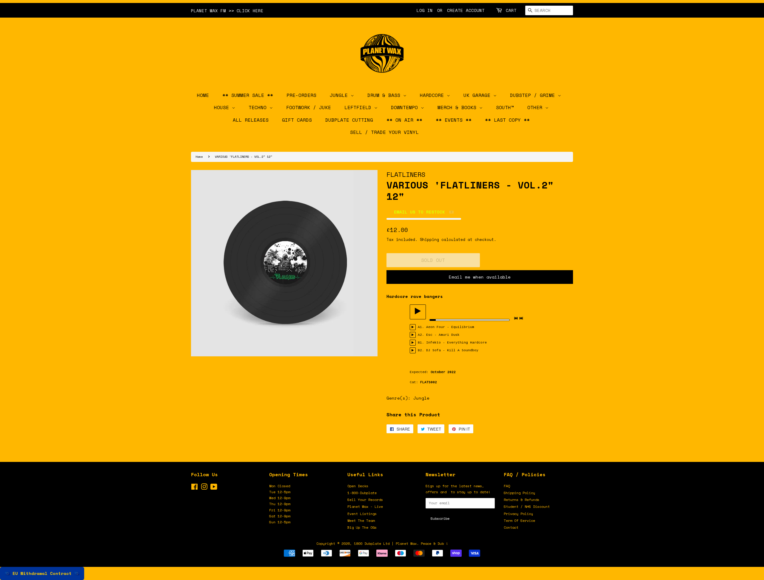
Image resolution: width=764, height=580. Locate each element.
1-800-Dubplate (362, 492)
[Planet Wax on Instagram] (204, 488)
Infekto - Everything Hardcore (456, 342)
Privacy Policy (518, 513)
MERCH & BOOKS (458, 107)
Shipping (429, 239)
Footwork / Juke (308, 107)
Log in (425, 10)
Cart (511, 10)
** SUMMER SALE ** (247, 95)
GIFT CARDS (297, 119)
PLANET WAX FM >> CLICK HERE (227, 10)
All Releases (251, 119)
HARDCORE (433, 95)
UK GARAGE (478, 95)
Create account (466, 10)
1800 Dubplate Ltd (371, 543)
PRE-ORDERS (301, 95)
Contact (511, 527)
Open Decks (357, 485)
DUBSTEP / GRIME (534, 95)
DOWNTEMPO (406, 107)
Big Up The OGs (362, 527)
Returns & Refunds (521, 499)
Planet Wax (406, 543)
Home (199, 156)
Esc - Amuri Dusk (443, 335)
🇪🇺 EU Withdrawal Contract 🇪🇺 (42, 573)
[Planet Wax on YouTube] (213, 488)
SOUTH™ (505, 107)
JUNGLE (340, 95)
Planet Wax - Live (365, 506)
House (223, 107)
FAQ (507, 485)
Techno (259, 107)
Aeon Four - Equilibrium (450, 327)
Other (536, 107)
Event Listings (362, 513)
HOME (203, 95)
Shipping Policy (519, 492)
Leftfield (359, 107)
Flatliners (405, 174)
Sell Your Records (365, 499)
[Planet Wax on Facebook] (194, 488)
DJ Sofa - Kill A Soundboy (452, 350)
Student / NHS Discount (527, 506)
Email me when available (480, 277)
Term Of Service (519, 520)
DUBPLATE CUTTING (349, 119)
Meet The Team (361, 520)
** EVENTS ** (454, 119)
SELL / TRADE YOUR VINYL (384, 132)
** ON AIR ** (404, 119)
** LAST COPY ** (507, 119)
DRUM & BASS (385, 95)
